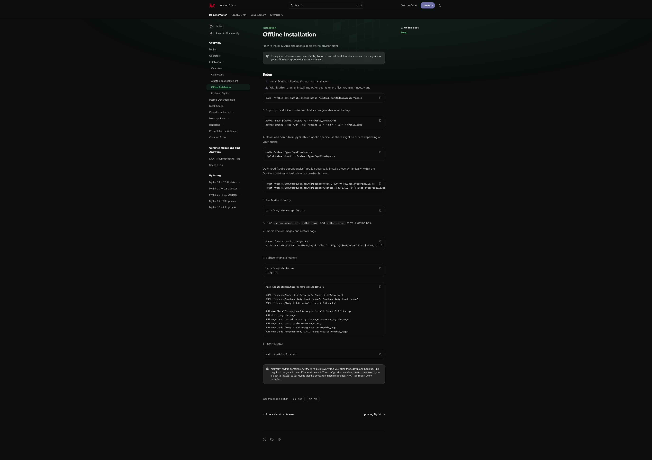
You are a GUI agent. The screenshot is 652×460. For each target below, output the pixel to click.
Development (258, 14)
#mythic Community (227, 33)
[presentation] (324, 185)
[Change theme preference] (440, 5)
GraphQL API (238, 14)
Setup (404, 32)
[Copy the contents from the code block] (380, 97)
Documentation (218, 14)
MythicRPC (276, 14)
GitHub (220, 26)
